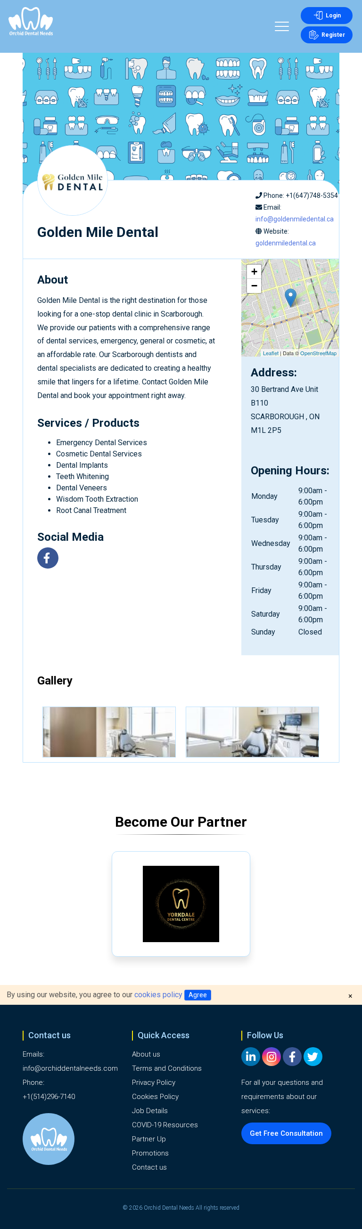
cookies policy (158, 994)
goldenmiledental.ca (285, 243)
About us (146, 1054)
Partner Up (149, 1139)
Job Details (150, 1111)
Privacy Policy (153, 1082)
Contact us (149, 1167)
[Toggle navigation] (282, 28)
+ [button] (254, 271)
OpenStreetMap (318, 353)
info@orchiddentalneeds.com (70, 1068)
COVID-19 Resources (165, 1125)
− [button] (254, 286)
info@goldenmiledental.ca (294, 219)
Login (333, 15)
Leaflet (271, 353)
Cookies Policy (155, 1096)
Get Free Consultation (286, 1133)
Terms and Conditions (167, 1068)
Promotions (150, 1153)
